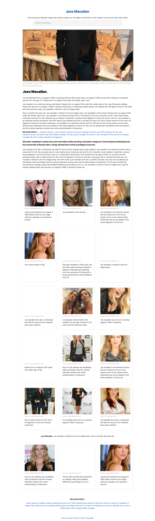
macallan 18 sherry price (69, 134)
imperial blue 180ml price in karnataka (40, 506)
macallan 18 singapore (53, 137)
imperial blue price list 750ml (64, 503)
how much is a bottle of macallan (88, 506)
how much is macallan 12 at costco (116, 506)
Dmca (64, 518)
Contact (70, 518)
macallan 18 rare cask (113, 132)
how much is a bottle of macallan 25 (114, 503)
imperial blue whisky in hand (88, 503)
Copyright (90, 518)
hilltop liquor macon (68, 508)
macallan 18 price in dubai (33, 137)
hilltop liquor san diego (65, 506)
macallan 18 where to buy (89, 134)
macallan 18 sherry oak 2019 (93, 132)
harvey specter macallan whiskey (39, 503)
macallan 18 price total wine (70, 132)
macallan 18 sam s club (49, 132)
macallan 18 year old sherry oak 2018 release (41, 134)
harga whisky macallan (86, 508)
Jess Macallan (77, 11)
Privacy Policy (79, 518)
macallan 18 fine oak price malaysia (114, 134)
